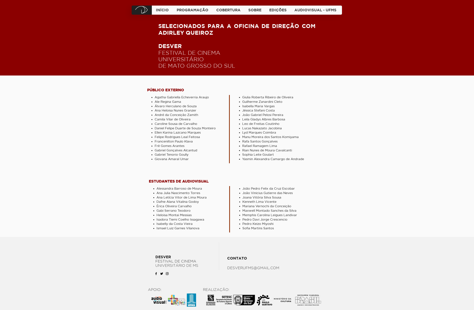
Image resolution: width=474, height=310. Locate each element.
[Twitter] (161, 273)
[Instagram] (167, 273)
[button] (278, 9)
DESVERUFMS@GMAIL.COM (253, 268)
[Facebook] (156, 273)
